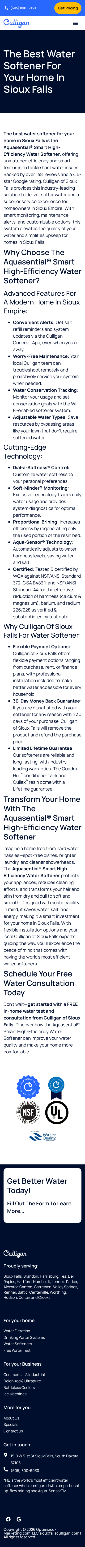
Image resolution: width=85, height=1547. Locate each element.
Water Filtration (17, 1330)
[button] (76, 23)
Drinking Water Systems (24, 1337)
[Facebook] (8, 1519)
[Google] (19, 1519)
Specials (11, 1424)
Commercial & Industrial (24, 1374)
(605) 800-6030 (23, 8)
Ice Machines (15, 1393)
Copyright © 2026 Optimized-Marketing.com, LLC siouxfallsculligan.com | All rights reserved (42, 1533)
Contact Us (13, 1431)
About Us (11, 1418)
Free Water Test (17, 1350)
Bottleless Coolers (19, 1387)
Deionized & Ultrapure (22, 1380)
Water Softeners (18, 1343)
